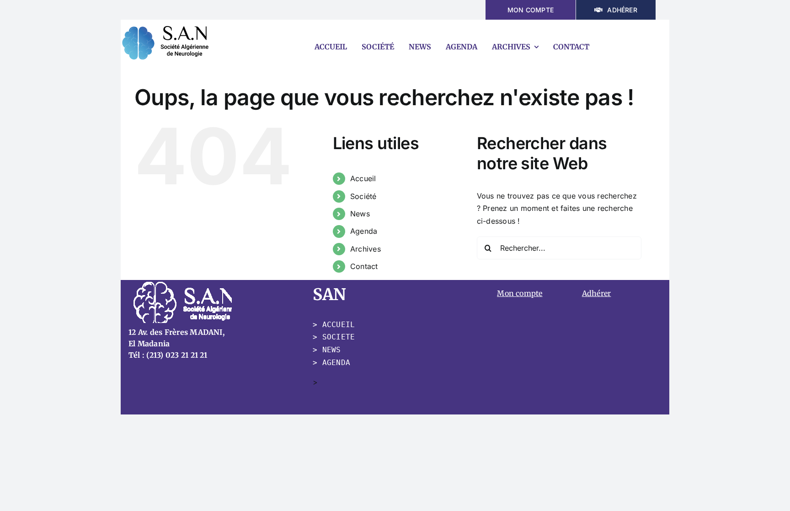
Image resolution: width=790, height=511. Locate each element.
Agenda (363, 231)
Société (363, 196)
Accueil (363, 178)
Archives (365, 248)
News (360, 213)
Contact (364, 266)
